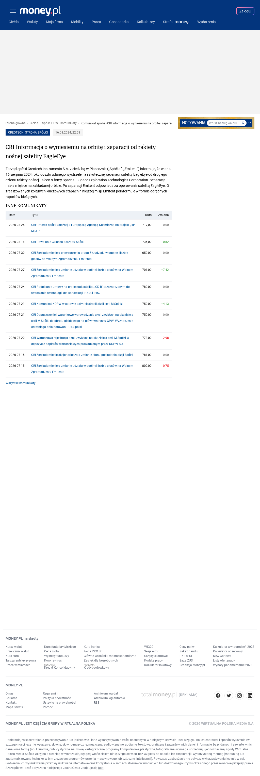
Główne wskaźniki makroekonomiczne (110, 656)
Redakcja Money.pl (192, 665)
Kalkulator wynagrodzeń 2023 (233, 647)
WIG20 (148, 647)
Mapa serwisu (15, 707)
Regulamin (50, 693)
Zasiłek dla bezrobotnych (101, 660)
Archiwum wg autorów (109, 698)
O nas (9, 693)
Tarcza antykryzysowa (21, 660)
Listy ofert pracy (224, 660)
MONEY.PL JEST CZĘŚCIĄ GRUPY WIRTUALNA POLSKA (50, 723)
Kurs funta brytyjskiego (60, 647)
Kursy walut (14, 647)
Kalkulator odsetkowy (228, 651)
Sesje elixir (151, 651)
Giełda (34, 123)
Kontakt (11, 702)
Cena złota (51, 651)
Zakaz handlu (189, 651)
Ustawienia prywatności (59, 702)
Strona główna (16, 123)
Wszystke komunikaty (21, 383)
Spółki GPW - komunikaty (59, 123)
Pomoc (48, 707)
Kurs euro (12, 656)
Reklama (12, 698)
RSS (96, 702)
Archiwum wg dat (106, 693)
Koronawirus (53, 660)
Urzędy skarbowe (156, 656)
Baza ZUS (186, 660)
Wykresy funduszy (56, 656)
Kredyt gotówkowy (96, 667)
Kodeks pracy (153, 660)
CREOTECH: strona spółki (28, 132)
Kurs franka (92, 647)
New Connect (222, 656)
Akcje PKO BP (93, 651)
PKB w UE (186, 656)
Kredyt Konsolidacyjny (59, 667)
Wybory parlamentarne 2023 (232, 665)
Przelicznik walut (17, 651)
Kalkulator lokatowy (158, 665)
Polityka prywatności (57, 698)
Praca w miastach (18, 665)
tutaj (101, 768)
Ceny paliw (187, 647)
